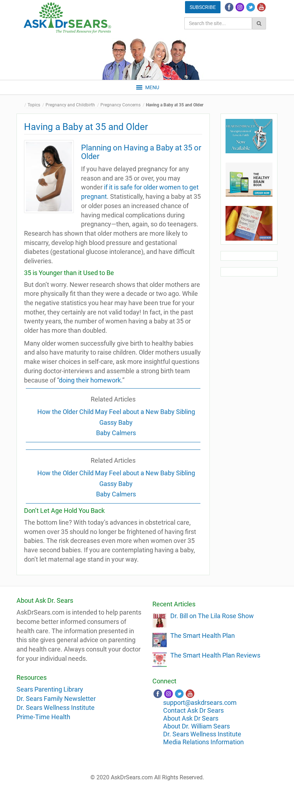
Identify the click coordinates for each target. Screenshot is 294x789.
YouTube (261, 7)
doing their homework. (90, 380)
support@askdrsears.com (200, 702)
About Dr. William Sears (196, 726)
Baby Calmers (116, 433)
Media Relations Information (203, 742)
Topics (34, 104)
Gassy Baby (116, 422)
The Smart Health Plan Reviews (215, 655)
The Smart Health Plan (202, 635)
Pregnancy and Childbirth (70, 104)
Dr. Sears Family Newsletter (56, 698)
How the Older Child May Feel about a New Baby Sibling (116, 411)
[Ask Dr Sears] (67, 17)
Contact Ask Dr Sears (193, 710)
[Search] (259, 23)
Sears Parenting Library (49, 689)
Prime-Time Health (43, 717)
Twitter (250, 7)
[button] (152, 87)
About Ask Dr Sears (190, 718)
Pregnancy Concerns (120, 104)
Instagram (240, 7)
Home (22, 105)
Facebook (229, 7)
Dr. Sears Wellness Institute (55, 707)
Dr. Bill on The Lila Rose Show (212, 616)
